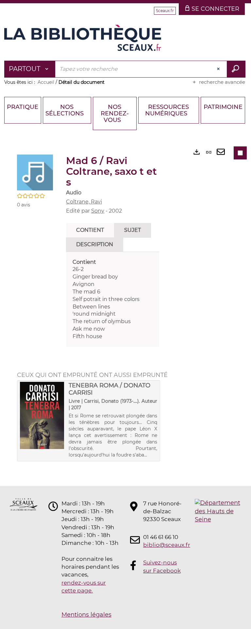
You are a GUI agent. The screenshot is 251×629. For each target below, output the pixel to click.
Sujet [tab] (132, 230)
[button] (35, 172)
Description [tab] (94, 244)
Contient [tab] (90, 230)
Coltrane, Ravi (84, 202)
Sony (97, 211)
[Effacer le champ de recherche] (219, 69)
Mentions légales (86, 614)
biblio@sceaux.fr (162, 545)
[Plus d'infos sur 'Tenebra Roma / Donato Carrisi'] (42, 415)
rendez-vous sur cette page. (83, 586)
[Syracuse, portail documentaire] (82, 38)
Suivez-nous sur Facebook (162, 566)
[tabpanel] (113, 299)
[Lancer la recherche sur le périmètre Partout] (236, 69)
